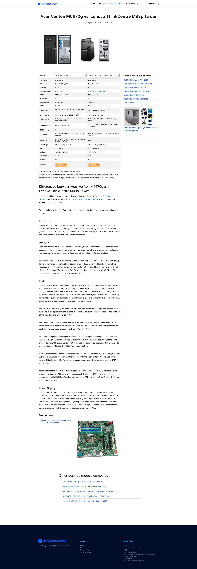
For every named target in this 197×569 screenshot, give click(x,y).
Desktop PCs (116, 4)
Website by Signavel (52, 547)
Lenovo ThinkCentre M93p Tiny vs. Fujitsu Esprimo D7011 (85, 501)
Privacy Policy (85, 550)
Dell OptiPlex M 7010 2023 (134, 95)
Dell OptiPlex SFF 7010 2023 (135, 88)
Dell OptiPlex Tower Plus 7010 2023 (138, 84)
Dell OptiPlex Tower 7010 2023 (136, 80)
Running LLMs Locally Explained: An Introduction (140, 554)
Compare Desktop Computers (134, 561)
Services (101, 4)
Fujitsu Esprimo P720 (132, 103)
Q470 (57, 87)
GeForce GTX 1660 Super (97, 91)
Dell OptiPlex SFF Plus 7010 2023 (137, 91)
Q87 (89, 87)
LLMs (151, 4)
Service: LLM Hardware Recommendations (138, 548)
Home (92, 4)
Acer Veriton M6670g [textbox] (63, 75)
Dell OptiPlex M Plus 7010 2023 (136, 99)
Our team (83, 548)
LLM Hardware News (130, 556)
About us (83, 546)
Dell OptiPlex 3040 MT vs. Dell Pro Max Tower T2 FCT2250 (85, 496)
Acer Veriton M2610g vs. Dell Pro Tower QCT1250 (82, 482)
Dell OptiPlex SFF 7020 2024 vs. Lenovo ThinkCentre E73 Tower (87, 491)
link (56, 159)
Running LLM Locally (130, 552)
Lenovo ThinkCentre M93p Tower (89, 199)
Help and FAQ (132, 4)
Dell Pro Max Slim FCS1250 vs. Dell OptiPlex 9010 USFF (84, 486)
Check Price (61, 165)
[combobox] (71, 75)
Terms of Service (86, 552)
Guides (144, 4)
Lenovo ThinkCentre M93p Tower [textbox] (101, 75)
